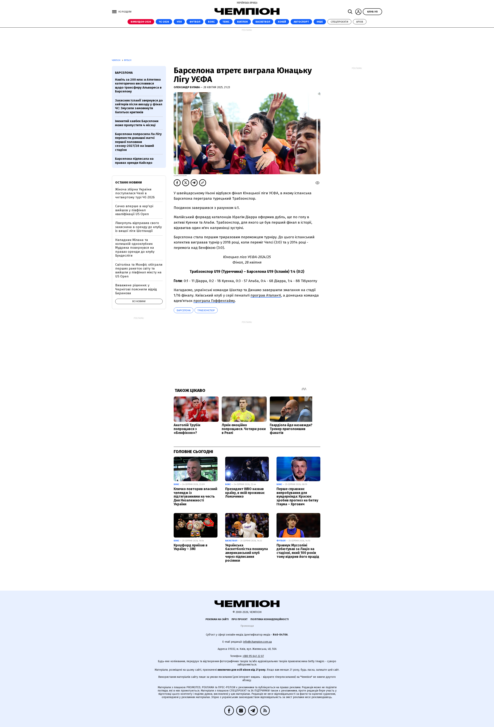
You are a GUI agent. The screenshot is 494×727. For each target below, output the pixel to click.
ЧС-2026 (164, 21)
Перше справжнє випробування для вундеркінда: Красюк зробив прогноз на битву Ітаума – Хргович (297, 496)
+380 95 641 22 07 (253, 656)
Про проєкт (240, 619)
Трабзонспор (206, 310)
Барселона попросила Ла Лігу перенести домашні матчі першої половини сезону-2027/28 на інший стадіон (138, 142)
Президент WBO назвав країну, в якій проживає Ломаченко (245, 493)
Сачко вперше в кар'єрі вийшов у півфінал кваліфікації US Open (134, 210)
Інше (320, 21)
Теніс (225, 21)
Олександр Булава (187, 87)
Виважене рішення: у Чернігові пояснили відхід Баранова (136, 289)
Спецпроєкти (339, 21)
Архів (359, 21)
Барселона (183, 310)
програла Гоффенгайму (214, 300)
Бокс (211, 21)
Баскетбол (262, 21)
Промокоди (247, 625)
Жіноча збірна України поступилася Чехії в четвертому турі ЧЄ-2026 (135, 193)
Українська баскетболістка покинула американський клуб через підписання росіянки (246, 553)
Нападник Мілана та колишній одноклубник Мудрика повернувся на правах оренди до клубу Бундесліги (134, 248)
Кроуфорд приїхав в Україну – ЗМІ (190, 547)
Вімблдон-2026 (141, 21)
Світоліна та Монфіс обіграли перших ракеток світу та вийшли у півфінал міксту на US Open (138, 270)
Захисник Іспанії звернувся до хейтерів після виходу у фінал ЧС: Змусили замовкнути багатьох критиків (139, 106)
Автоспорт (301, 21)
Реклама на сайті (217, 619)
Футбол (194, 21)
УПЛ (179, 21)
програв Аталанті (265, 295)
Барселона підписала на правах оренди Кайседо (134, 161)
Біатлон (242, 21)
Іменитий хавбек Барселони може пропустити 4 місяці (136, 123)
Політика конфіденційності (269, 619)
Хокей (282, 21)
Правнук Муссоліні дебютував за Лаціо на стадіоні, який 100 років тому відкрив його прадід (298, 551)
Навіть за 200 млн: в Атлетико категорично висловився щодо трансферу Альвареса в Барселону (138, 85)
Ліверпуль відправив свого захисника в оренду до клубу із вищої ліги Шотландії (138, 227)
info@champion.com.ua (257, 641)
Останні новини (128, 182)
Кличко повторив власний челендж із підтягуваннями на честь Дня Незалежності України (195, 496)
